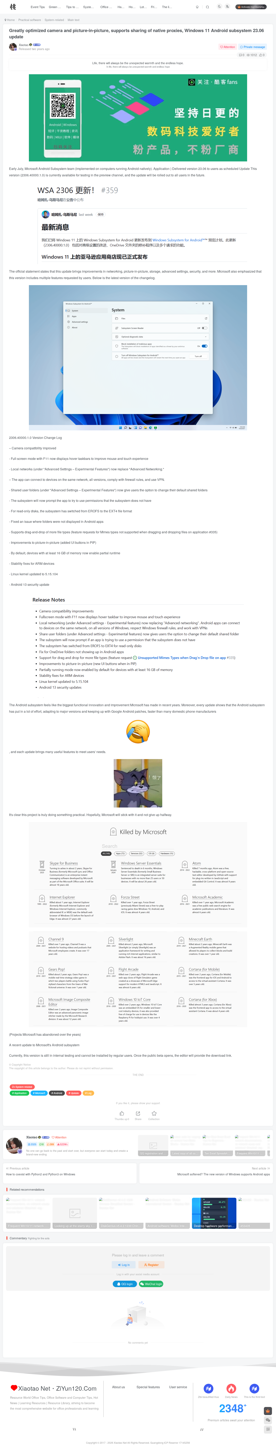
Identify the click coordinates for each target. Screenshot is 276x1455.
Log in (126, 1265)
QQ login (127, 1284)
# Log (88, 1093)
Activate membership (252, 6)
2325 (33, 1144)
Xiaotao (23, 45)
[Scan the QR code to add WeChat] (268, 1420)
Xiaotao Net (120, 1442)
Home (10, 20)
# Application (19, 1093)
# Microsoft (39, 1093)
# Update (74, 1093)
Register (153, 1265)
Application (161, 168)
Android (44, 168)
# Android (57, 1093)
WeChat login (153, 1284)
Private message (254, 47)
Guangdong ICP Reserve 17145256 (170, 1442)
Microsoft (31, 168)
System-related (54, 20)
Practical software (29, 20)
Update (245, 168)
